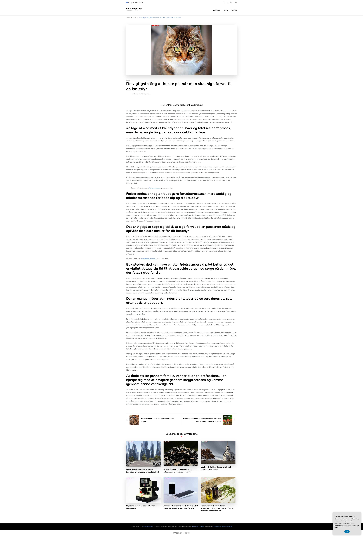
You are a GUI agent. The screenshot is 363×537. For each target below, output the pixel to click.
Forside (216, 10)
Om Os (234, 10)
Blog (226, 10)
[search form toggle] (236, 2)
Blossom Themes (198, 527)
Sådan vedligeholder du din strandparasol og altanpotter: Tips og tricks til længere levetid (217, 508)
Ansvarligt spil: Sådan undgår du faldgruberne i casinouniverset (178, 470)
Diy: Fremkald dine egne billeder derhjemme (140, 507)
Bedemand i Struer (148, 259)
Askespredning (155, 188)
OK (347, 532)
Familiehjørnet (134, 8)
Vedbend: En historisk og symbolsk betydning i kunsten (216, 468)
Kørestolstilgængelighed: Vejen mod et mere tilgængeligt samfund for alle (181, 507)
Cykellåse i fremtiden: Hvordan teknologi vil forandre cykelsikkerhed (142, 470)
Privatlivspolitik (227, 527)
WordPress (217, 527)
